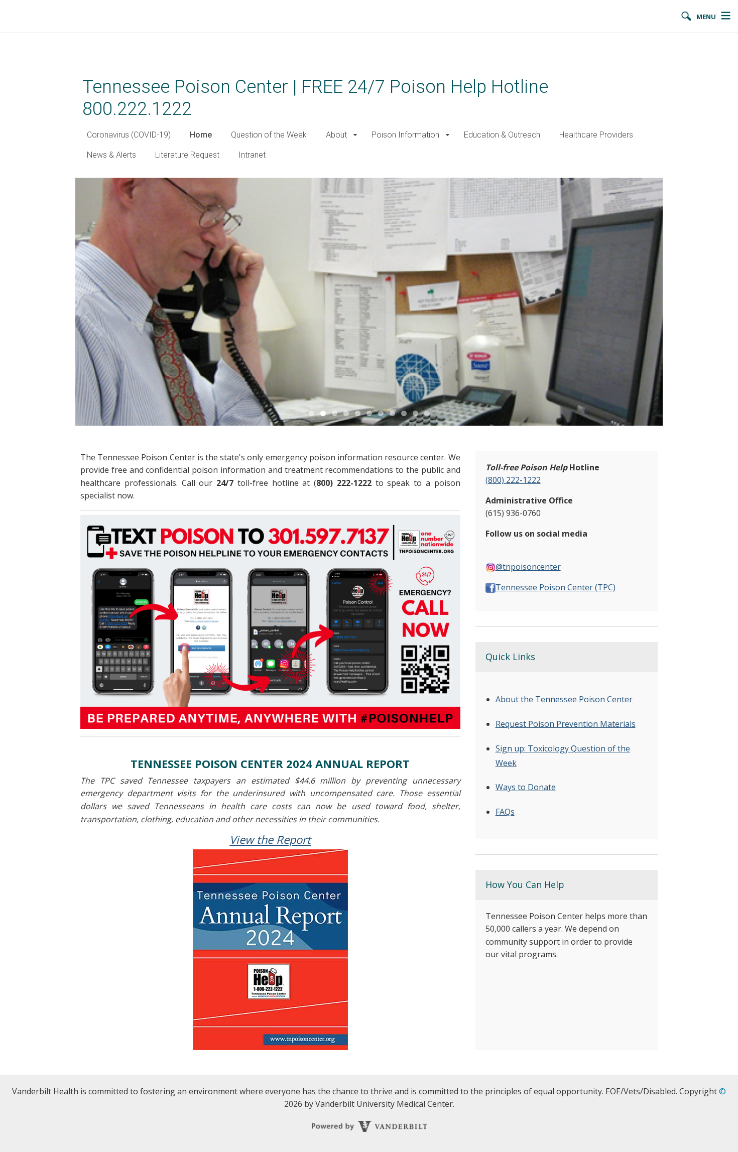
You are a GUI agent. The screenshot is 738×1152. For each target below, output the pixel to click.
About (336, 135)
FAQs (505, 811)
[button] (355, 135)
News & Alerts (111, 155)
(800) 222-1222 (513, 479)
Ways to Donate (526, 787)
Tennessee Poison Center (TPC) (556, 587)
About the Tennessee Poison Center (564, 699)
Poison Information (405, 135)
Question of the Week (269, 135)
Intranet (252, 155)
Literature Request (187, 155)
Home (201, 135)
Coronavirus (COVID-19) (129, 135)
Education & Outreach (502, 135)
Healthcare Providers (596, 135)
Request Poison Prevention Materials (566, 723)
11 (427, 413)
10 (415, 413)
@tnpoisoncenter (528, 566)
